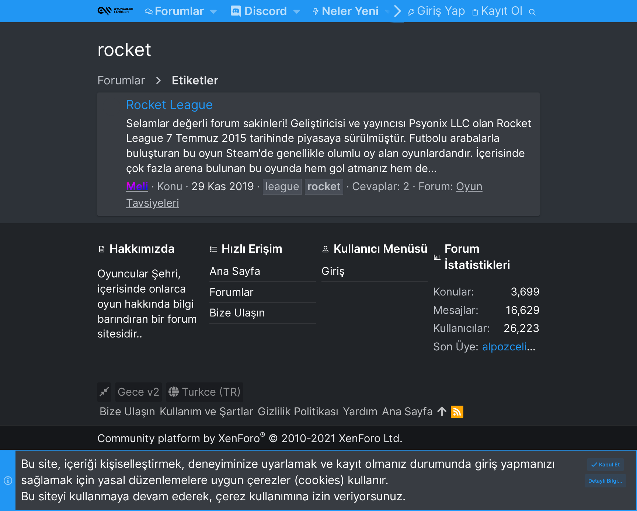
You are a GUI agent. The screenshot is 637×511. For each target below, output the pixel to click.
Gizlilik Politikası (298, 411)
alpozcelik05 (514, 346)
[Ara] (532, 11)
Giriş (333, 271)
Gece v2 (139, 391)
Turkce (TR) (210, 391)
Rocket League (169, 104)
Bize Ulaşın (237, 312)
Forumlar (231, 292)
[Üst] (442, 411)
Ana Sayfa (234, 271)
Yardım (360, 411)
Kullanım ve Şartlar (206, 411)
